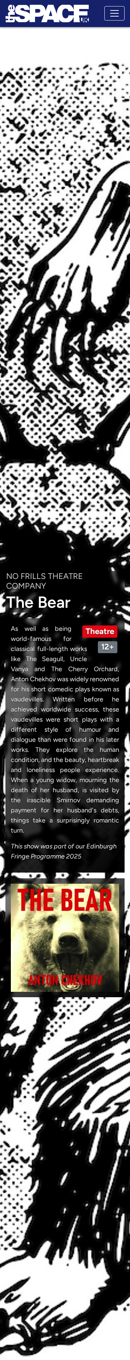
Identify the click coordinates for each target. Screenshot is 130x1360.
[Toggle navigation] (114, 13)
